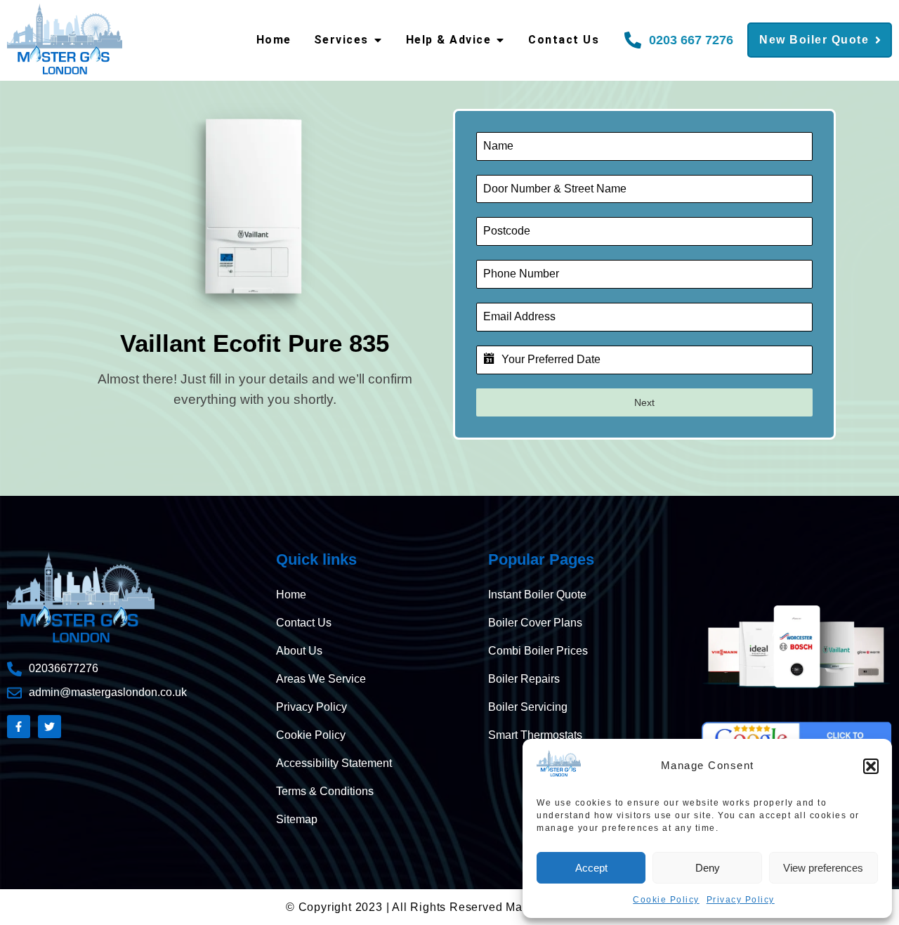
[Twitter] (49, 726)
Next (644, 402)
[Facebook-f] (18, 726)
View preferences (823, 868)
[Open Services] (377, 40)
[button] (871, 766)
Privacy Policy (741, 900)
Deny (707, 868)
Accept (591, 868)
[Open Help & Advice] (500, 40)
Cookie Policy (666, 900)
